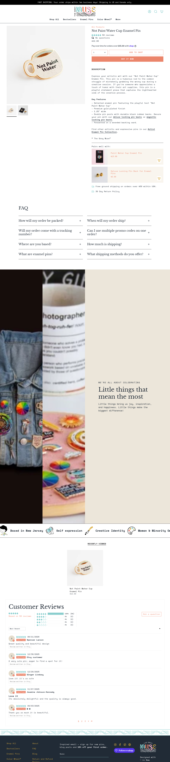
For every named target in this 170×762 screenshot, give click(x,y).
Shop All (11, 743)
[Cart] (162, 11)
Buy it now (127, 59)
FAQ (34, 748)
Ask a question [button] (151, 614)
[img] (21, 636)
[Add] (159, 160)
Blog (34, 753)
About (35, 743)
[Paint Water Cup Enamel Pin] (100, 157)
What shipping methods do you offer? (115, 254)
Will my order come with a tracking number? (45, 232)
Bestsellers (13, 748)
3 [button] (85, 721)
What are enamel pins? (36, 254)
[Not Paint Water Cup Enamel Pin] (85, 568)
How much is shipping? (105, 244)
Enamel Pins (13, 753)
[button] (86, 19)
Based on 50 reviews (20, 616)
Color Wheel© (14, 758)
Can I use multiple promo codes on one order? (116, 232)
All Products (98, 27)
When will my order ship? (106, 220)
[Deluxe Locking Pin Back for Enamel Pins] (100, 175)
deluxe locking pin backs (127, 116)
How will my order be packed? (41, 220)
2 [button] (81, 721)
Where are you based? (35, 244)
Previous (6, 65)
